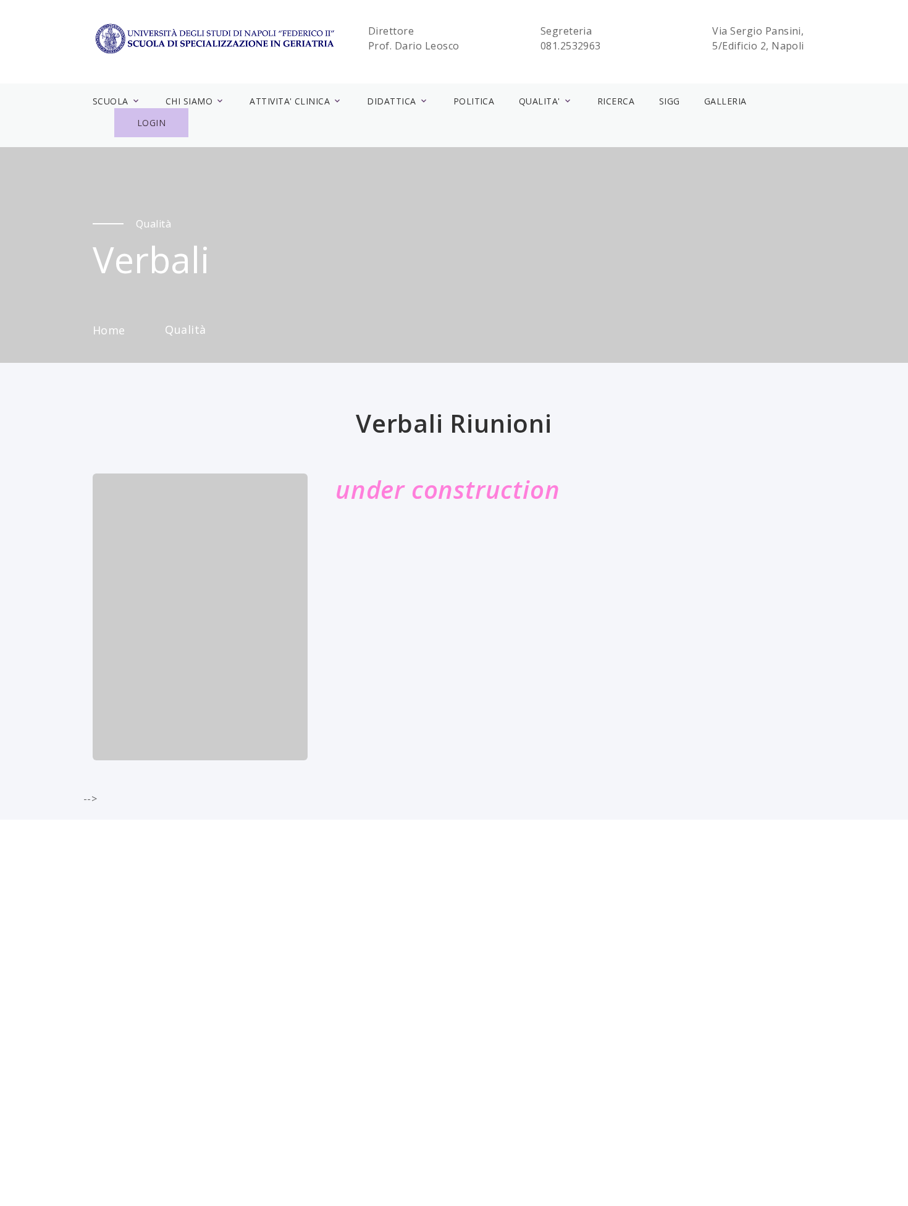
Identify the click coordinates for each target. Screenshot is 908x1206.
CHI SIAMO (189, 101)
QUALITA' (539, 101)
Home (109, 329)
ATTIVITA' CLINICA (290, 101)
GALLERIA (725, 101)
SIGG (669, 101)
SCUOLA (110, 101)
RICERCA (615, 101)
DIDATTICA (391, 101)
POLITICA (474, 101)
